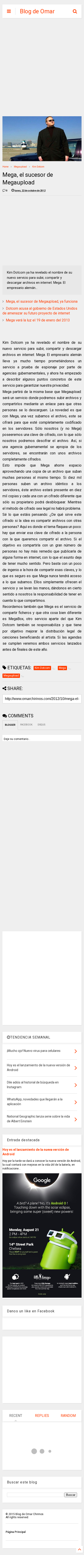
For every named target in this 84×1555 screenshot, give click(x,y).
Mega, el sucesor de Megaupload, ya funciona (42, 301)
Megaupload (20, 166)
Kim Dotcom (38, 166)
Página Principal (16, 1532)
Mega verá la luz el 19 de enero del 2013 (38, 320)
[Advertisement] (42, 67)
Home (5, 166)
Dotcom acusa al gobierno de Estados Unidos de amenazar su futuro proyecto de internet (39, 310)
